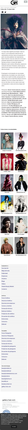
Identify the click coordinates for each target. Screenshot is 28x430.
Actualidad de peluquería (9, 346)
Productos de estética (8, 313)
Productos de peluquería (9, 349)
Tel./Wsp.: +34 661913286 (7, 405)
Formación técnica (7, 308)
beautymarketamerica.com (9, 373)
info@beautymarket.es (6, 404)
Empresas (4, 276)
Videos (4, 284)
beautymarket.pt (6, 371)
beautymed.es (6, 376)
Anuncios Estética (7, 300)
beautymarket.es (6, 368)
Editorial (4, 324)
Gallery (2, 7)
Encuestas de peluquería (9, 351)
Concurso (4, 321)
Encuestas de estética (8, 316)
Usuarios (4, 278)
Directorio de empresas (8, 303)
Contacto (4, 289)
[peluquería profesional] (14, 4)
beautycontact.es (7, 384)
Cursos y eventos (7, 306)
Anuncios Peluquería (7, 335)
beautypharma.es (7, 378)
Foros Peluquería (6, 333)
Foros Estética (6, 298)
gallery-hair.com (6, 386)
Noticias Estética (6, 311)
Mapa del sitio (6, 270)
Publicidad (5, 273)
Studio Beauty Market (8, 286)
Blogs (3, 281)
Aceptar (14, 426)
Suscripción (5, 268)
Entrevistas (5, 319)
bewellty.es (5, 381)
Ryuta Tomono (13, 7)
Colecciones (7, 7)
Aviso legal (4, 408)
